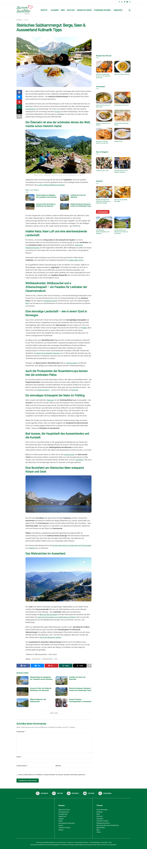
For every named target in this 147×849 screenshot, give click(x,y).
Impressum (70, 842)
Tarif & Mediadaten (95, 842)
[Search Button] (129, 10)
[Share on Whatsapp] (19, 106)
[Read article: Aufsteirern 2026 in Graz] (104, 163)
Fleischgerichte (63, 812)
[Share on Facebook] (19, 92)
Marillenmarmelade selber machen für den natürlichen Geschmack (103, 76)
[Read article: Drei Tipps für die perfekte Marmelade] (122, 192)
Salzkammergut (47, 659)
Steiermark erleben (102, 10)
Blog (98, 830)
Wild (27, 303)
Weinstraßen (100, 827)
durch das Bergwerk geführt (50, 637)
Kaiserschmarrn (44, 390)
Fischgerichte (63, 814)
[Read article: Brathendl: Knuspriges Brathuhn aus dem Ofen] (104, 134)
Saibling (32, 548)
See (56, 659)
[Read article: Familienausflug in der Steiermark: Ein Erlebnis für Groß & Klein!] (122, 222)
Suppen (61, 819)
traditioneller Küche (75, 260)
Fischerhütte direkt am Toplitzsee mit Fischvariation (71, 545)
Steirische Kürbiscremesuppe (121, 74)
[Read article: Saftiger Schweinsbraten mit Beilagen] (104, 115)
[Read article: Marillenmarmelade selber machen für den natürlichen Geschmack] (104, 66)
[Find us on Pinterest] (124, 2)
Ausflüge (71, 10)
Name (19, 757)
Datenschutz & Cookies (81, 842)
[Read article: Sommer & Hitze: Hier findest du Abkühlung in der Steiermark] (30, 206)
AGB (110, 842)
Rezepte (44, 10)
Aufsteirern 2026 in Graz (102, 170)
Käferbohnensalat (32, 248)
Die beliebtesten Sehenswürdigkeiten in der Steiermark (103, 231)
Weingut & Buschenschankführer (107, 825)
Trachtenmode (68, 454)
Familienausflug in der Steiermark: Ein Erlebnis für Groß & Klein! (121, 231)
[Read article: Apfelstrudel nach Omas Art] (122, 97)
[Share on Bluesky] (19, 97)
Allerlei (60, 830)
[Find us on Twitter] (121, 2)
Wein (63, 10)
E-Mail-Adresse (22, 766)
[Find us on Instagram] (129, 2)
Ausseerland (30, 109)
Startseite (19, 20)
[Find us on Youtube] (127, 2)
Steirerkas (79, 245)
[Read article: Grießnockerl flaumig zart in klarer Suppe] (104, 97)
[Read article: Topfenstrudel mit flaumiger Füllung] (122, 115)
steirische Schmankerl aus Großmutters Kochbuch (57, 617)
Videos (98, 832)
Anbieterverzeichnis (103, 823)
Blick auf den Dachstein (49, 614)
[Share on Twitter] (19, 111)
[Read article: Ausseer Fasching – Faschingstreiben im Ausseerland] (62, 702)
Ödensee (50, 400)
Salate (60, 821)
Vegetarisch (62, 816)
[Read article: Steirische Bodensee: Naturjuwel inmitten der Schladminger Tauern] (64, 206)
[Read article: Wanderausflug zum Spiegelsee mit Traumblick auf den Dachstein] (30, 197)
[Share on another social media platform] (19, 116)
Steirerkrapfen (71, 363)
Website (58, 766)
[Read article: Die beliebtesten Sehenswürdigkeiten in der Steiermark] (104, 222)
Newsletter (105, 842)
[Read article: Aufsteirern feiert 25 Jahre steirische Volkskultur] (122, 163)
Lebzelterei (79, 460)
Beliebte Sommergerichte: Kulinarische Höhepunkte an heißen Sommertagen (103, 201)
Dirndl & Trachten (102, 821)
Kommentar (21, 731)
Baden (84, 328)
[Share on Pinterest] (19, 102)
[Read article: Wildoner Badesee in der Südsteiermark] (22, 702)
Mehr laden (54, 713)
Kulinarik (55, 10)
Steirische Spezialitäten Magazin (46, 842)
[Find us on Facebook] (119, 2)
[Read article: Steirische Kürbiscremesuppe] (122, 66)
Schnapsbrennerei (50, 301)
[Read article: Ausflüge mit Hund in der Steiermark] (64, 197)
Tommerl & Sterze (64, 827)
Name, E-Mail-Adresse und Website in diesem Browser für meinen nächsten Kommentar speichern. (52, 775)
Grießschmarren (118, 141)
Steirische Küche (64, 810)
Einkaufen (118, 10)
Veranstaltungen (84, 10)
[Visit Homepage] (24, 10)
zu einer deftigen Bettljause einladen (51, 185)
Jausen (60, 825)
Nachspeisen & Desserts (66, 823)
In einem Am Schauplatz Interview (47, 353)
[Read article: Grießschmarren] (122, 134)
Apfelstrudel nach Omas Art (121, 105)
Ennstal (57, 111)
